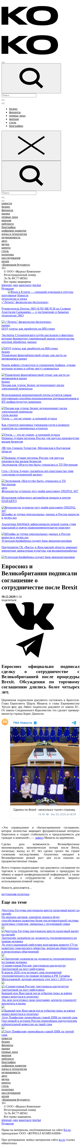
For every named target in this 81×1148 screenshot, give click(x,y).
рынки (6, 213)
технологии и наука (14, 298)
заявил (39, 837)
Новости (22, 295)
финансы (15, 112)
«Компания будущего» (16, 264)
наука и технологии (14, 234)
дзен (15, 285)
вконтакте (25, 285)
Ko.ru (66, 1130)
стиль (12, 122)
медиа (5, 244)
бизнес (13, 108)
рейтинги (8, 223)
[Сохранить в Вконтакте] (30, 629)
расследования (11, 257)
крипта (6, 247)
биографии (16, 125)
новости (7, 203)
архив (5, 261)
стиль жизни (10, 415)
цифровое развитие (14, 230)
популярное (9, 295)
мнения (14, 119)
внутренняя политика (15, 894)
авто (4, 240)
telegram (7, 285)
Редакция (8, 288)
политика (8, 254)
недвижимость (11, 237)
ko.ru (62, 1139)
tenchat (36, 285)
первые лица (17, 115)
